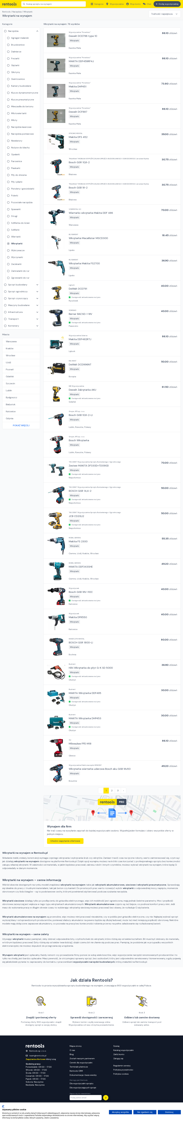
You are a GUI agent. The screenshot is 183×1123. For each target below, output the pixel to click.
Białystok (10, 404)
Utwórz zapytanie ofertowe (65, 840)
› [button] (123, 790)
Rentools (6, 11)
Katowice (11, 411)
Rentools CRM (76, 1071)
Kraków (9, 348)
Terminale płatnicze (79, 1066)
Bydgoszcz (11, 397)
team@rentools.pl (37, 1055)
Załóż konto (118, 1054)
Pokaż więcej (21, 425)
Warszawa (11, 341)
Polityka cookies (121, 1074)
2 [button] (112, 790)
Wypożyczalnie (117, 4)
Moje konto (135, 4)
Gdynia (9, 418)
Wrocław (10, 355)
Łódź (8, 362)
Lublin (9, 390)
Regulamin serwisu (122, 1065)
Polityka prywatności (123, 1069)
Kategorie (99, 4)
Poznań (10, 369)
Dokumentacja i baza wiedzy (83, 1075)
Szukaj (116, 1046)
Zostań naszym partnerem (82, 1058)
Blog (72, 1054)
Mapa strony (76, 1046)
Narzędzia (17, 11)
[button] (112, 40)
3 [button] (118, 790)
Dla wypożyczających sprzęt (83, 1087)
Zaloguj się (118, 1058)
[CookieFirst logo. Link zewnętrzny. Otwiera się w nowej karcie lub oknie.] (3, 1106)
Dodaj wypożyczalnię (168, 4)
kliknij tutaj (41, 1059)
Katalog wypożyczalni (123, 1050)
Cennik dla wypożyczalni (81, 1062)
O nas (72, 1050)
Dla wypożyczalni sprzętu (81, 1083)
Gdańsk (10, 376)
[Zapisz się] (105, 1097)
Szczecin (10, 383)
